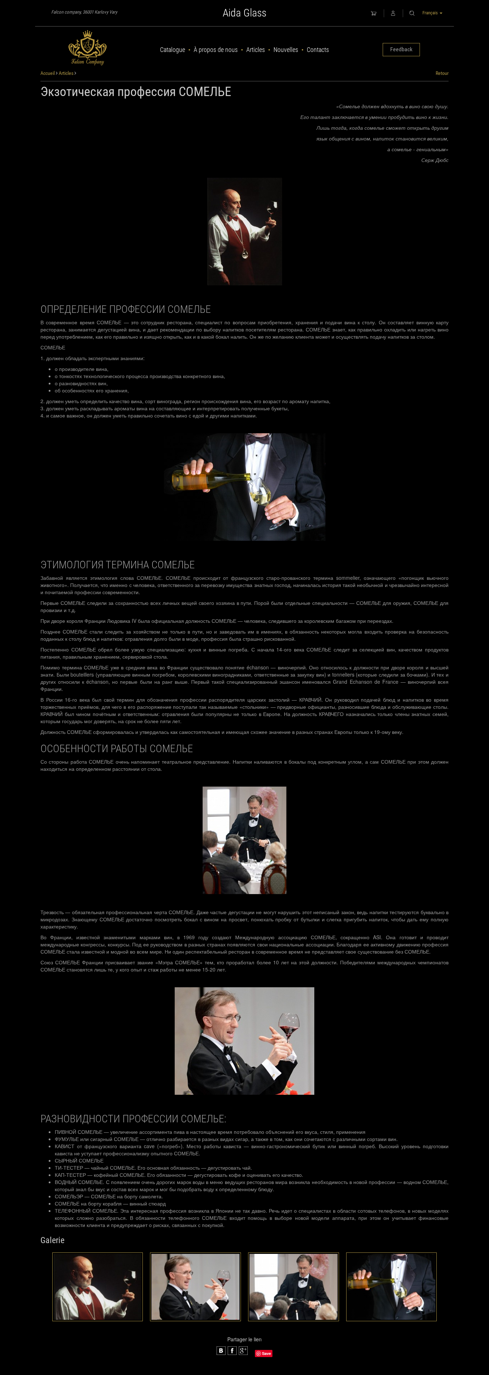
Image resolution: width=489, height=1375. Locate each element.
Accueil (47, 73)
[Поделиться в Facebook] (221, 1350)
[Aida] (87, 48)
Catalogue (172, 49)
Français (430, 12)
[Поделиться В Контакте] (243, 1350)
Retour (442, 73)
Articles (255, 49)
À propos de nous (216, 49)
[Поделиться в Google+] (232, 1350)
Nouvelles (285, 49)
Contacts (318, 49)
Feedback (401, 49)
